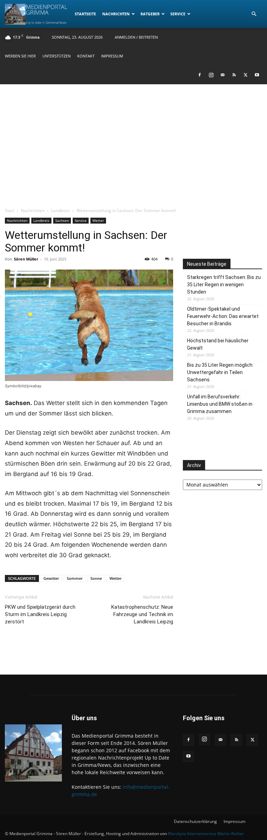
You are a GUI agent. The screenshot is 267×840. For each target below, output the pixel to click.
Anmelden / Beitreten (136, 37)
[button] (253, 14)
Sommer (75, 578)
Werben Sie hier (20, 56)
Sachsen (62, 220)
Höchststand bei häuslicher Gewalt (218, 344)
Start (9, 210)
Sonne (96, 578)
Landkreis (60, 210)
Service (177, 13)
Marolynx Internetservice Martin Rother (206, 834)
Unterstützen (56, 56)
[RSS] (234, 74)
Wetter (98, 220)
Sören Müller (26, 259)
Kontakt (86, 56)
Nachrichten (116, 13)
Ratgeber (150, 13)
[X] (245, 74)
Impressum (112, 56)
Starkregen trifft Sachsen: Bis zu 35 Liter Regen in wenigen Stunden (224, 284)
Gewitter (51, 578)
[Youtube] (257, 74)
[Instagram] (211, 74)
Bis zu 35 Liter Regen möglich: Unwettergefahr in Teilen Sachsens (220, 372)
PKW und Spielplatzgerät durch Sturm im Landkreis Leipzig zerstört (40, 614)
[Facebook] (199, 74)
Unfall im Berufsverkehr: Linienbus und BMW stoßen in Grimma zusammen (219, 404)
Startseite (85, 13)
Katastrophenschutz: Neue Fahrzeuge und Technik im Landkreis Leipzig (142, 614)
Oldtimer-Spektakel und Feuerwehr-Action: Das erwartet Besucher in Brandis (223, 316)
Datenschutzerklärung (195, 821)
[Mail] (222, 74)
